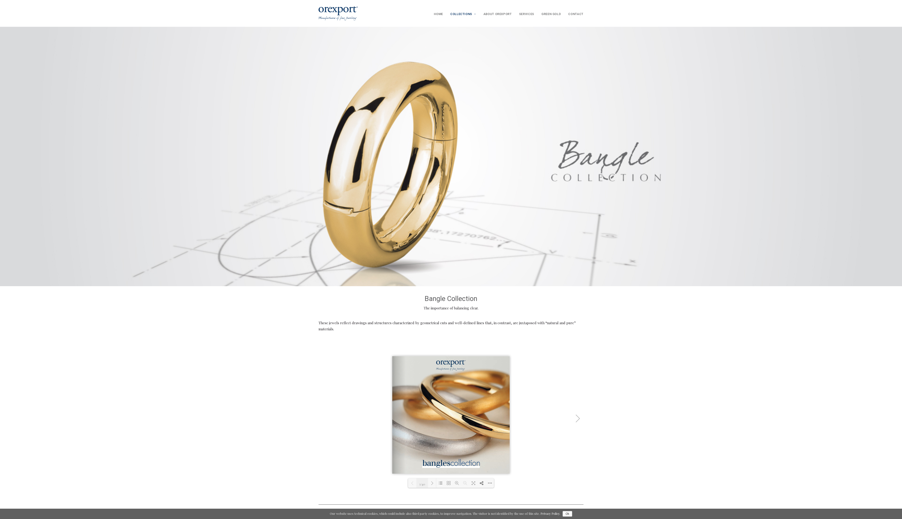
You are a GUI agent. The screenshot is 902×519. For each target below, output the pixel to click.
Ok (567, 513)
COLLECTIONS (461, 14)
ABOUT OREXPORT (497, 14)
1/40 (422, 483)
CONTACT (575, 14)
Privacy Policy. (550, 513)
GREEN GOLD (551, 14)
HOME (438, 14)
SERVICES (526, 14)
